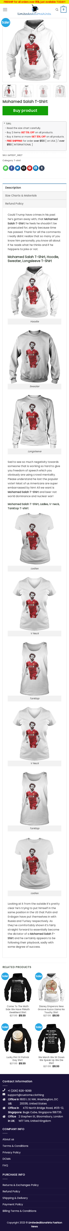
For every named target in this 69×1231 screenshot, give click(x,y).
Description (13, 188)
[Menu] (5, 9)
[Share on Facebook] (11, 168)
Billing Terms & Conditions (19, 1211)
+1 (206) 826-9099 (19, 1091)
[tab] (34, 188)
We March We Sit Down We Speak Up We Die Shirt (51, 1060)
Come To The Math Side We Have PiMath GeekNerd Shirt (18, 1009)
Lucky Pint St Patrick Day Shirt (18, 1059)
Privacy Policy (12, 1152)
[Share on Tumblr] (42, 168)
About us (8, 1139)
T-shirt (17, 160)
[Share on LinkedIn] (36, 168)
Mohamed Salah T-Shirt (23, 492)
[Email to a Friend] (23, 168)
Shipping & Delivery (15, 1198)
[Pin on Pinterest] (29, 168)
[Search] (57, 9)
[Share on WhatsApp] (5, 168)
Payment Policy (13, 1204)
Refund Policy (14, 204)
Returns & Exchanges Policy (21, 1185)
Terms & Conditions (15, 1146)
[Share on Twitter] (17, 168)
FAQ (5, 1165)
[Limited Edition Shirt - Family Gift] (34, 9)
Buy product (25, 110)
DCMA (7, 1159)
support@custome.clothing (26, 1095)
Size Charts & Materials (21, 195)
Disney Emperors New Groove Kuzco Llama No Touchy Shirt (51, 1009)
